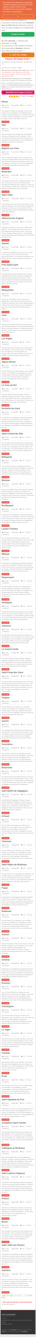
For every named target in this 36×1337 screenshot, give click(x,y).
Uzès (12, 76)
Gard (23, 105)
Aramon (5, 934)
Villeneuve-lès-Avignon (8, 74)
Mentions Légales (7, 1324)
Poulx (4, 1076)
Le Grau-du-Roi (9, 385)
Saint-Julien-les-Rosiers (13, 1245)
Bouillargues (7, 505)
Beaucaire (19, 72)
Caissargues (8, 1006)
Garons (5, 721)
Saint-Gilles (26, 72)
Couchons (6, 105)
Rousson (6, 983)
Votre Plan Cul (6, 67)
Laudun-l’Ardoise (10, 529)
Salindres (6, 1270)
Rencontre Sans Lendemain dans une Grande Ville (16, 1320)
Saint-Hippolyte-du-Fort (13, 1099)
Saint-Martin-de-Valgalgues (15, 791)
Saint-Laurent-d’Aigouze (13, 1173)
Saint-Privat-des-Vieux (12, 672)
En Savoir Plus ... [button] (17, 11)
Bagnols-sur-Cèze (10, 72)
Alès (3, 72)
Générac (6, 959)
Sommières (7, 744)
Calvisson (6, 626)
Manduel (6, 480)
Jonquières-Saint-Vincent (14, 1123)
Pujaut (5, 888)
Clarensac (6, 841)
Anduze (5, 1198)
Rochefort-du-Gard (11, 408)
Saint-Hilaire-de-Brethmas (14, 864)
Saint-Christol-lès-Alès (12, 433)
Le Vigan (6, 1029)
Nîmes (32, 70)
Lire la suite (5, 122)
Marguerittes (5, 76)
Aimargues (7, 602)
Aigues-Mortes (9, 362)
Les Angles (7, 338)
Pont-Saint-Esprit (26, 74)
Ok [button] (18, 16)
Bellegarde (7, 457)
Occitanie (14, 67)
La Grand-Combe (10, 649)
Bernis (5, 1221)
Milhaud (5, 554)
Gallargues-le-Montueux (13, 1148)
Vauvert (18, 74)
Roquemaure (8, 577)
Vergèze (6, 697)
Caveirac (6, 1053)
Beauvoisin (7, 767)
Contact (4, 1322)
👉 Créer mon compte (18, 55)
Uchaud (5, 816)
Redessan (6, 911)
